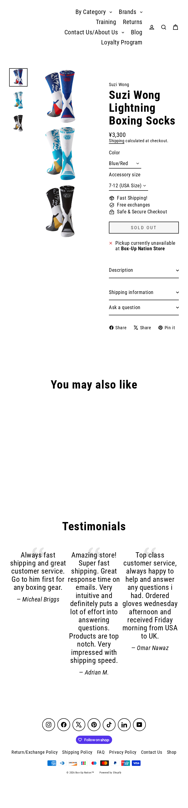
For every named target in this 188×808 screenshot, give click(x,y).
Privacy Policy (122, 752)
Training (106, 22)
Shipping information (131, 292)
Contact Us (151, 752)
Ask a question (125, 307)
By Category (91, 12)
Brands (128, 12)
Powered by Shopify (111, 772)
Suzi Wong (119, 84)
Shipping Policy (77, 752)
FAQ (101, 752)
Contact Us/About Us (91, 32)
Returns (132, 22)
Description (121, 270)
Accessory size (125, 174)
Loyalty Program (121, 42)
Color (114, 152)
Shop (172, 752)
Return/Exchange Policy (34, 752)
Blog (136, 32)
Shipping (116, 140)
